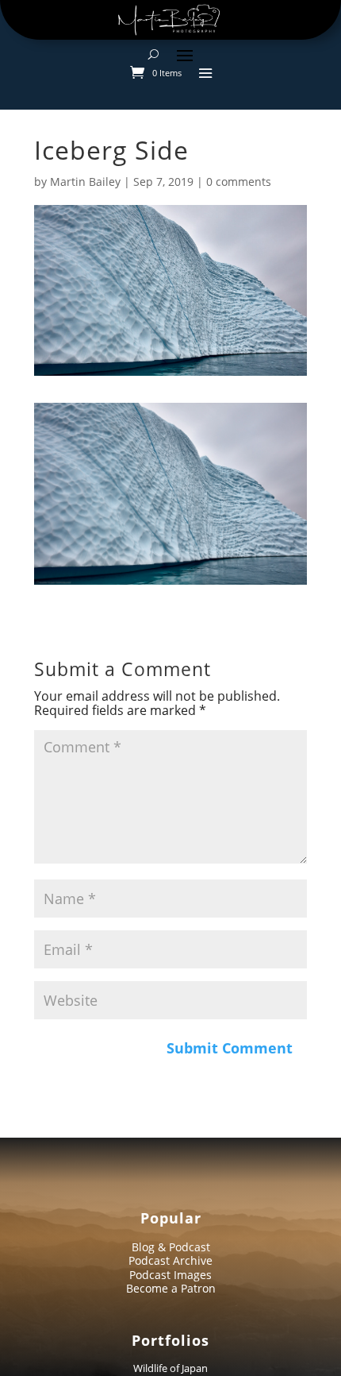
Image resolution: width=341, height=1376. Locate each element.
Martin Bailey (85, 181)
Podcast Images (170, 1274)
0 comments (238, 181)
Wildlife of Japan (170, 1368)
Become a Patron (171, 1288)
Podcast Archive (170, 1260)
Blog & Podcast (171, 1246)
